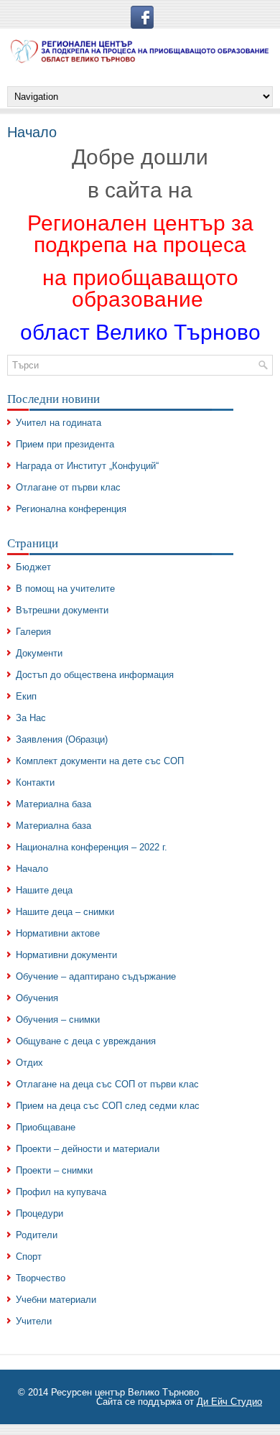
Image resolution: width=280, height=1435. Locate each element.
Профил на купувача (61, 1191)
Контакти (35, 782)
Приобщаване (45, 1127)
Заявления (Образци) (62, 739)
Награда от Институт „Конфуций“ (87, 465)
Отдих (29, 1062)
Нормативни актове (58, 933)
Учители (34, 1321)
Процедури (39, 1213)
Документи (39, 653)
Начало (32, 868)
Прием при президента (65, 444)
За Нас (31, 717)
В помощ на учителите (65, 588)
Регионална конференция (71, 508)
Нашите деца (44, 890)
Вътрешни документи (62, 610)
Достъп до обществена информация (95, 674)
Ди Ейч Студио (229, 1401)
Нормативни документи (66, 954)
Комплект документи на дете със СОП (100, 761)
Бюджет (33, 567)
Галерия (33, 631)
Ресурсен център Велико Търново (125, 1392)
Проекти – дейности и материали (87, 1148)
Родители (36, 1235)
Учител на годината (58, 422)
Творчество (40, 1278)
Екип (26, 696)
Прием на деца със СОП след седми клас (108, 1105)
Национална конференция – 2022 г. (91, 847)
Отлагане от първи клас (68, 487)
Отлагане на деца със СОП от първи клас (107, 1084)
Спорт (29, 1256)
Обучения (37, 998)
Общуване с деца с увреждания (86, 1041)
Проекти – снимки (54, 1170)
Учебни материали (56, 1299)
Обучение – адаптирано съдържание (96, 976)
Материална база (53, 804)
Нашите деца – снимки (65, 911)
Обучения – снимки (58, 1019)
